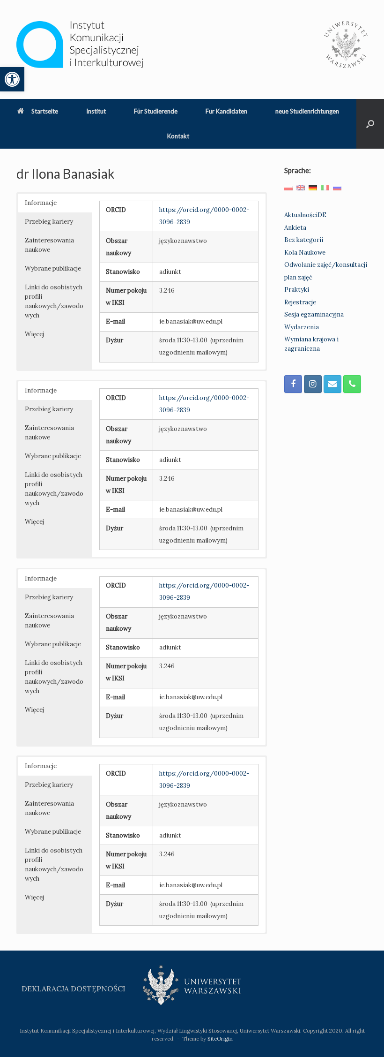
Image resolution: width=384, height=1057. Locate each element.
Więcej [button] (34, 334)
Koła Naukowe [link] (304, 253)
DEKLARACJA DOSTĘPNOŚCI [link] (74, 988)
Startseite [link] (44, 111)
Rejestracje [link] (300, 302)
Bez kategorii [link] (303, 240)
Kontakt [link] (178, 136)
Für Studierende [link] (155, 111)
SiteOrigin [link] (220, 1038)
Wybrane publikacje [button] (53, 268)
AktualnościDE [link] (305, 215)
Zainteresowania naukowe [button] (49, 245)
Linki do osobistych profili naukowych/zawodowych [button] (54, 301)
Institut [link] (96, 111)
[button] (370, 124)
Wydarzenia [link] (301, 327)
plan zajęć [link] (298, 277)
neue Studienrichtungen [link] (307, 111)
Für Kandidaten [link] (226, 111)
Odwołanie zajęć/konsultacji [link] (325, 265)
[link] (12, 79)
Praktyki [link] (296, 290)
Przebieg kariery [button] (49, 222)
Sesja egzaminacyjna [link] (314, 314)
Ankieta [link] (295, 228)
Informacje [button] (41, 203)
